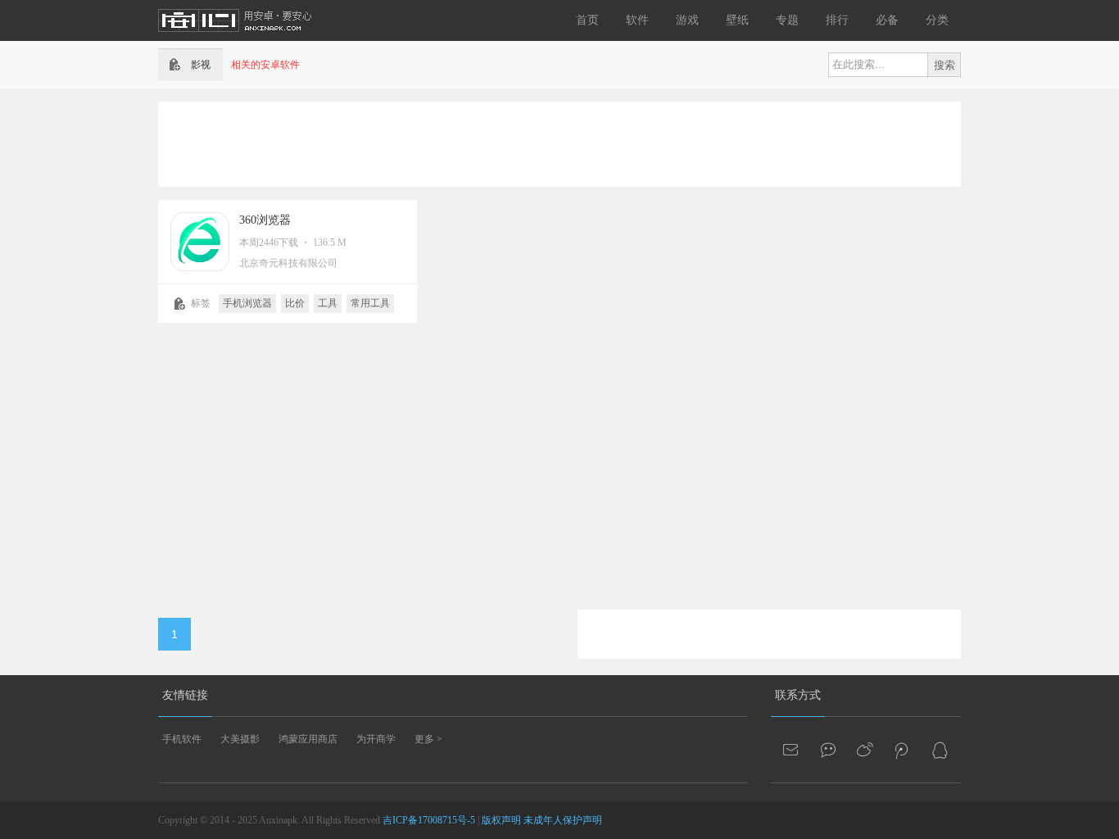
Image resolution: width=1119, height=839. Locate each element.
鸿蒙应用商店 (308, 739)
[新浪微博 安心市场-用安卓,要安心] (866, 749)
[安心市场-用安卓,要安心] (236, 37)
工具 (328, 303)
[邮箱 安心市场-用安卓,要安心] (792, 749)
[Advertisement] (559, 142)
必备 (887, 20)
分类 (937, 20)
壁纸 (737, 20)
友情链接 (185, 695)
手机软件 (182, 739)
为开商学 (376, 739)
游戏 (687, 20)
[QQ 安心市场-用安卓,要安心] (939, 749)
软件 (637, 20)
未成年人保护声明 (562, 820)
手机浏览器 (247, 303)
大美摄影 (240, 739)
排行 (837, 20)
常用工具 (370, 303)
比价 (295, 303)
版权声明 (501, 820)
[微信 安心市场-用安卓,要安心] (829, 749)
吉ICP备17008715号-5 (429, 820)
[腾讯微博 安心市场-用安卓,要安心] (903, 749)
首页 (587, 20)
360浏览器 (265, 220)
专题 (787, 20)
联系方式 (798, 695)
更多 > (428, 739)
